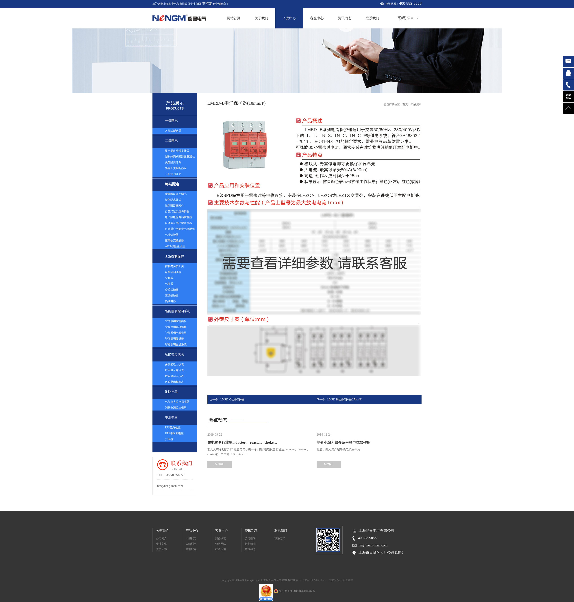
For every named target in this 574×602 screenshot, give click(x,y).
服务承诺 (220, 538)
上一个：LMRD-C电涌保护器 (227, 399)
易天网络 (348, 580)
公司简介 (161, 538)
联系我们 (372, 18)
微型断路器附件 (174, 205)
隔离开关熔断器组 (176, 168)
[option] (287, 60)
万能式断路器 (173, 130)
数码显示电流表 (174, 370)
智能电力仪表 (174, 354)
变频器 (169, 278)
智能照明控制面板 (176, 321)
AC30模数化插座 (175, 246)
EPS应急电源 (172, 427)
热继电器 (170, 301)
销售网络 (220, 543)
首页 (405, 104)
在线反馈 (220, 549)
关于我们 (261, 18)
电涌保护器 (171, 234)
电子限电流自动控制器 (178, 217)
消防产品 (171, 391)
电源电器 (171, 417)
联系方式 (279, 538)
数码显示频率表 (174, 381)
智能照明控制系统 (177, 311)
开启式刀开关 (173, 174)
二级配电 (171, 140)
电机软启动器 (173, 272)
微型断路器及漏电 (176, 194)
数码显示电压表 (174, 376)
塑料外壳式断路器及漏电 (180, 156)
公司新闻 (250, 538)
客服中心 (317, 18)
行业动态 (250, 543)
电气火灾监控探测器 (177, 401)
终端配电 (172, 184)
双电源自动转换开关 (177, 150)
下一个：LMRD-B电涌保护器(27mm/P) (339, 399)
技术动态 (250, 549)
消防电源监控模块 (176, 407)
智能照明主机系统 (176, 344)
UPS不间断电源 (174, 433)
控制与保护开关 (174, 266)
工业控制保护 (174, 256)
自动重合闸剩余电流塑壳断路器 (180, 229)
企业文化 (161, 543)
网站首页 (233, 18)
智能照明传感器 (174, 338)
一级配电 (171, 121)
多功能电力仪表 (174, 364)
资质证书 (161, 549)
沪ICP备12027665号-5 (312, 580)
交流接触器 (171, 289)
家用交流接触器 (174, 240)
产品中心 (289, 18)
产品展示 (416, 104)
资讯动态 (344, 18)
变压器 (169, 439)
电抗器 (207, 3)
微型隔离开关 (173, 199)
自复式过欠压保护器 (177, 211)
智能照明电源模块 (176, 332)
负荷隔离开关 (173, 162)
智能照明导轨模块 (176, 327)
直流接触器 (171, 295)
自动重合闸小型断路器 (178, 223)
